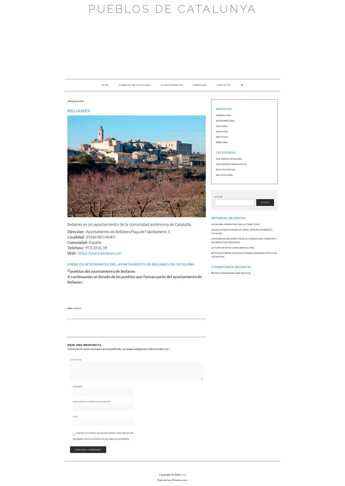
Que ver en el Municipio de (231, 164)
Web (75, 416)
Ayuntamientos (172, 85)
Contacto (224, 85)
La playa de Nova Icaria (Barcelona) (232, 247)
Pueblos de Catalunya (172, 9)
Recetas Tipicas (225, 169)
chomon (77, 308)
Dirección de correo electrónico (92, 401)
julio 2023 (221, 126)
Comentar (76, 360)
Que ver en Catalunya (229, 158)
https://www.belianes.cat (99, 253)
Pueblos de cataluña (135, 85)
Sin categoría (224, 175)
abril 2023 (221, 142)
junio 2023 (222, 131)
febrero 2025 (223, 115)
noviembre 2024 (225, 120)
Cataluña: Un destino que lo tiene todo (235, 224)
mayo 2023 (222, 137)
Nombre (78, 386)
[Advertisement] (172, 47)
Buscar (219, 197)
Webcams (200, 85)
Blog (105, 85)
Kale (183, 474)
